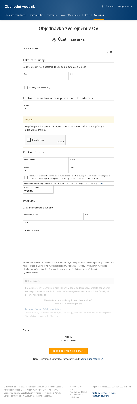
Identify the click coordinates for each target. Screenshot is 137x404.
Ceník (87, 15)
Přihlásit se (108, 6)
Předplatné (52, 15)
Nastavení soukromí (100, 396)
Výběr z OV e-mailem (70, 15)
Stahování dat (36, 15)
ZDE (101, 183)
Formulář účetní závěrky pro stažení (43, 309)
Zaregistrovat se (125, 6)
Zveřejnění (99, 15)
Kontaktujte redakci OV (92, 358)
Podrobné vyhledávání (15, 15)
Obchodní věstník (20, 6)
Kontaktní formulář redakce (104, 393)
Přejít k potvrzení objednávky (68, 350)
